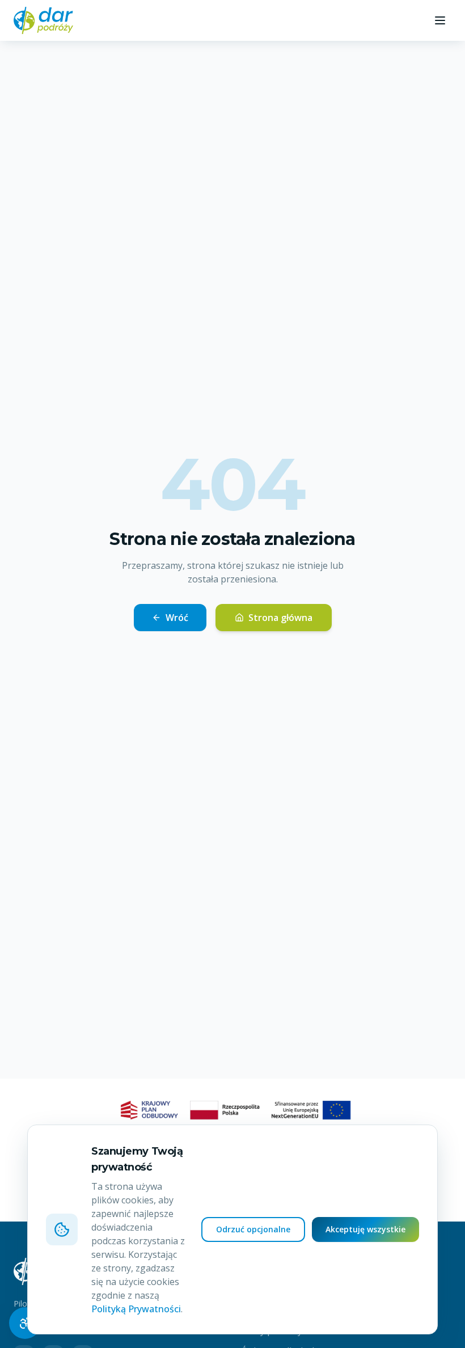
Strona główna (280, 617)
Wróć (177, 617)
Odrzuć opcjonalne (253, 1229)
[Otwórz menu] (440, 20)
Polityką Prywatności (136, 1309)
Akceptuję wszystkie (365, 1229)
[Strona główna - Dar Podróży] (43, 20)
